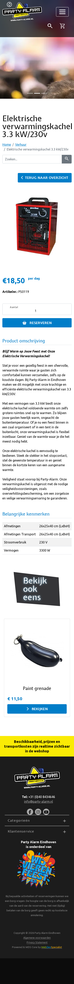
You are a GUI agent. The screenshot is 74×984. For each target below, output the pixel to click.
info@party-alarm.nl (38, 801)
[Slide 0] (30, 93)
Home (6, 144)
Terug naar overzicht (46, 177)
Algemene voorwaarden (37, 937)
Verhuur (20, 144)
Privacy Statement (37, 942)
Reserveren (41, 322)
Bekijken (40, 709)
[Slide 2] (44, 93)
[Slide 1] (37, 93)
